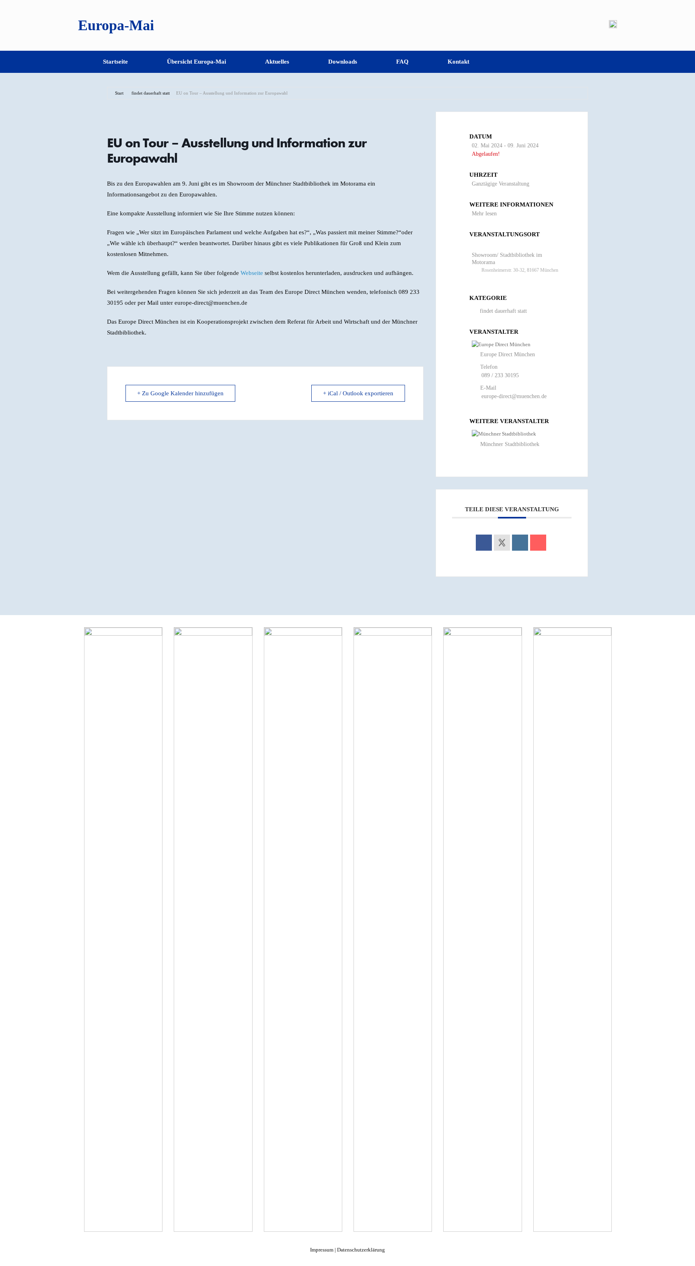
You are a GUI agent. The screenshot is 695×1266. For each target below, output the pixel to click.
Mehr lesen (484, 214)
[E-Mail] (538, 543)
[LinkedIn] (520, 543)
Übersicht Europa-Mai (196, 61)
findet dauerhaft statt (151, 93)
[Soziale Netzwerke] (502, 543)
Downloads (342, 61)
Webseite (252, 273)
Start (119, 93)
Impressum (321, 1250)
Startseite (115, 61)
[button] (605, 62)
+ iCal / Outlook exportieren (358, 393)
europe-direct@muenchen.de (514, 396)
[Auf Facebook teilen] (484, 543)
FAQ (402, 61)
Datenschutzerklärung (361, 1250)
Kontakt (458, 61)
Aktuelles (277, 61)
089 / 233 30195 (500, 375)
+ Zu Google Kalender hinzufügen (180, 393)
